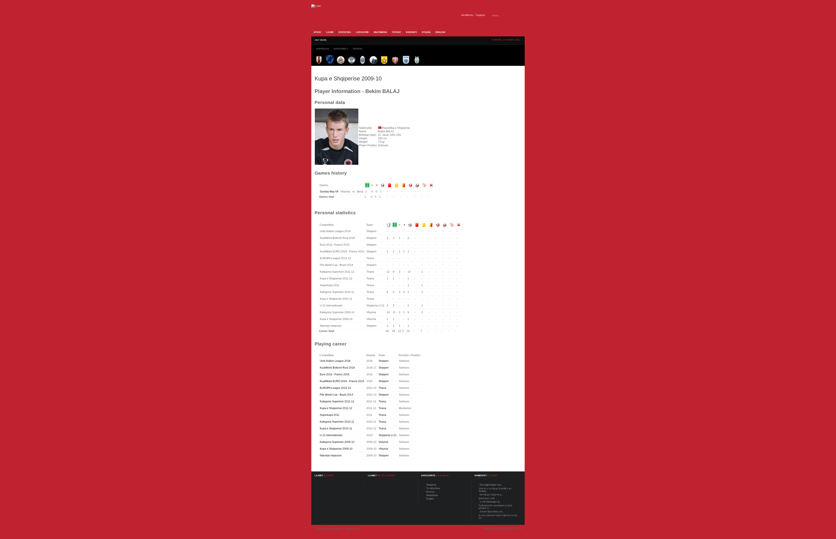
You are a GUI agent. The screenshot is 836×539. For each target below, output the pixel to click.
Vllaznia (383, 442)
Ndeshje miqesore (331, 455)
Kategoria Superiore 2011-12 (337, 401)
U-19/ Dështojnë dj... (490, 501)
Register (480, 15)
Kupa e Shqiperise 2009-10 (336, 448)
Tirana (382, 387)
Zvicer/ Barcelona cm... (492, 511)
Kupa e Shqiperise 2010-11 (336, 428)
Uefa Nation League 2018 (335, 360)
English (430, 498)
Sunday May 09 (329, 191)
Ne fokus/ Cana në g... (491, 494)
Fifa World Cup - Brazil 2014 (336, 394)
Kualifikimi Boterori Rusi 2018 (337, 367)
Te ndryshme (433, 488)
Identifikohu (467, 15)
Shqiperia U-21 (388, 435)
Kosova (430, 491)
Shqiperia (431, 484)
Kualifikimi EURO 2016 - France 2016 (342, 381)
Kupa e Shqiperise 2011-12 (336, 408)
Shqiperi (384, 360)
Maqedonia (432, 495)
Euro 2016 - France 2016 (334, 374)
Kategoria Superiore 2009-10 (337, 442)
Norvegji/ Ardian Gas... (491, 484)
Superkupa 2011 (329, 415)
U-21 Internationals (331, 435)
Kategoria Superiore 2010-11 (337, 421)
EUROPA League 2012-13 (335, 387)
